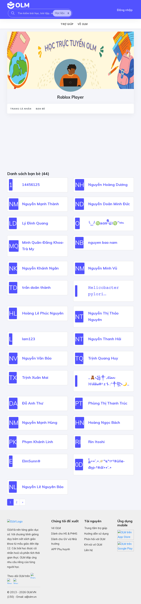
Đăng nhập (125, 10)
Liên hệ (88, 550)
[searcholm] (13, 13)
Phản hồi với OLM (94, 539)
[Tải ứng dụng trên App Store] (125, 534)
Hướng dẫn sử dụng (96, 533)
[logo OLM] (18, 5)
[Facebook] (33, 576)
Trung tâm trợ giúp (95, 528)
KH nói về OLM (93, 544)
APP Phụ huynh (60, 549)
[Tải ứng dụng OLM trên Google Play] (125, 545)
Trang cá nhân (20, 108)
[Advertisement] (70, 143)
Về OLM (83, 24)
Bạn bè (40, 108)
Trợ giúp (67, 24)
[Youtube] (10, 581)
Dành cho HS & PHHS (64, 533)
